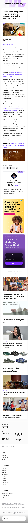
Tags (3, 497)
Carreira (4, 480)
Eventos (4, 478)
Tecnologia (4, 484)
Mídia (3, 476)
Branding (4, 472)
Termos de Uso (5, 495)
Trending (4, 468)
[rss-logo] (11, 446)
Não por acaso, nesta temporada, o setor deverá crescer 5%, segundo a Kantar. (13, 74)
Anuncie (4, 459)
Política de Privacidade (7, 493)
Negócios (4, 470)
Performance (5, 474)
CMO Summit (5, 457)
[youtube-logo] (9, 446)
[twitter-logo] (5, 446)
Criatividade (5, 482)
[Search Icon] (20, 518)
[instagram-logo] (3, 446)
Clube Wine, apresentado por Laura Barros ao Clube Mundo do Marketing (14, 108)
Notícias (4, 455)
